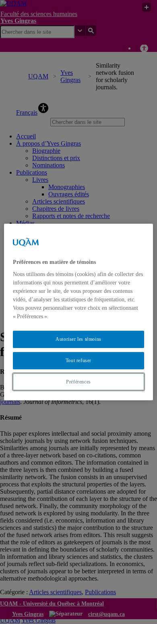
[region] (78, 312)
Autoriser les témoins (78, 339)
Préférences (78, 382)
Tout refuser (78, 360)
